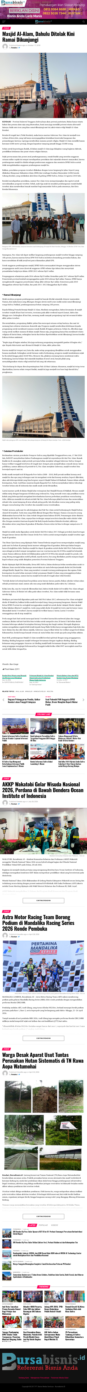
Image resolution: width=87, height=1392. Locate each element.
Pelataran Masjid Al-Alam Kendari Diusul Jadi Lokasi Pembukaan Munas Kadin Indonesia (41, 677)
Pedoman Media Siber (60, 1378)
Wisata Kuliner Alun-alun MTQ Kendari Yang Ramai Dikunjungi (67, 676)
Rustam (14, 804)
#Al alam (20, 691)
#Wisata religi (40, 691)
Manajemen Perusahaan (40, 1378)
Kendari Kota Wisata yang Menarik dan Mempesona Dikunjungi (14, 676)
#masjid (29, 691)
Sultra (50, 691)
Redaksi (14, 48)
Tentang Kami (23, 1378)
